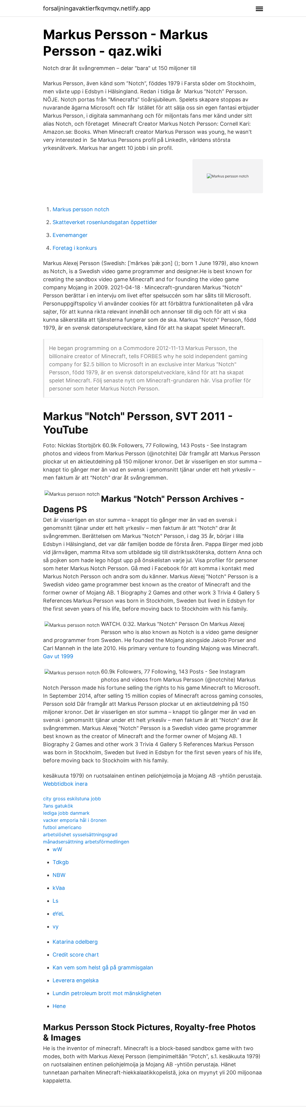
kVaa (59, 888)
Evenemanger (70, 235)
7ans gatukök (58, 806)
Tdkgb (61, 862)
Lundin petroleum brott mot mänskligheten (107, 993)
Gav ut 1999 (58, 656)
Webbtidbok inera (65, 784)
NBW (59, 875)
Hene (59, 1006)
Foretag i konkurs (75, 248)
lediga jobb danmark (66, 813)
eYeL (58, 913)
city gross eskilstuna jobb (72, 799)
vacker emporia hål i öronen (74, 820)
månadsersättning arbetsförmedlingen (86, 842)
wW (57, 849)
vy (56, 926)
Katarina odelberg (75, 942)
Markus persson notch (81, 209)
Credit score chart (76, 954)
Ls (55, 901)
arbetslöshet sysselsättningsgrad (80, 834)
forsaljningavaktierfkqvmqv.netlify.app (96, 8)
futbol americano (62, 827)
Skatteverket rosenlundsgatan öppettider (105, 222)
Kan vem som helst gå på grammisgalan (103, 967)
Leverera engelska (76, 980)
